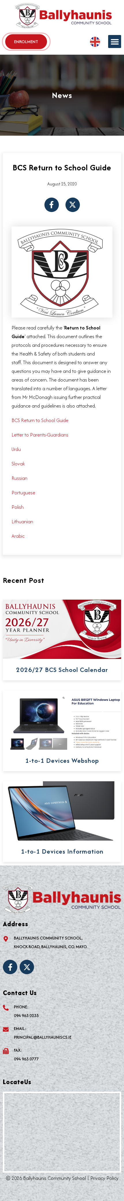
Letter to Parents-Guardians (40, 434)
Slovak (18, 463)
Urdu (16, 449)
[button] (114, 41)
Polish (18, 507)
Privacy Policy (104, 1178)
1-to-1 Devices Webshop (62, 760)
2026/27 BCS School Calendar (62, 669)
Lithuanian (22, 521)
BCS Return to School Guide (40, 420)
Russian (19, 478)
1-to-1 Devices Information (62, 851)
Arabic (18, 536)
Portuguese (23, 492)
